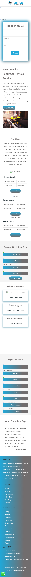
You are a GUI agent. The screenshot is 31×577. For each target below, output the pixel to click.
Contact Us (8, 503)
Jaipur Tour (8, 497)
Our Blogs (8, 500)
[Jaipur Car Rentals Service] (15, 3)
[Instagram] (17, 574)
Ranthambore (9, 534)
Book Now (15, 191)
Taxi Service (9, 494)
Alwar (7, 526)
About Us (8, 491)
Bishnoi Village (9, 537)
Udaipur (7, 512)
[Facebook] (14, 574)
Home (7, 488)
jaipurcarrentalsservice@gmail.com (16, 559)
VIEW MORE (9, 108)
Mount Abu (8, 520)
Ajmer (7, 543)
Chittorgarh (9, 523)
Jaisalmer (8, 517)
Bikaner (7, 514)
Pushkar (7, 532)
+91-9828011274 (10, 556)
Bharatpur (8, 529)
